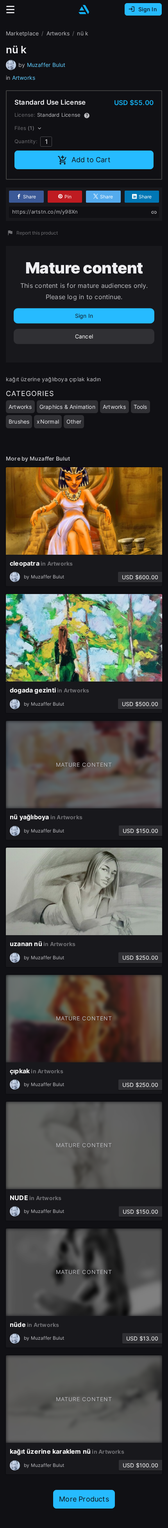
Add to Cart (91, 160)
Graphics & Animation (67, 406)
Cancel (84, 336)
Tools (140, 406)
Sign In (84, 315)
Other (73, 421)
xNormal (48, 421)
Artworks (24, 77)
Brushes (19, 421)
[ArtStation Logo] (84, 9)
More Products (84, 1499)
